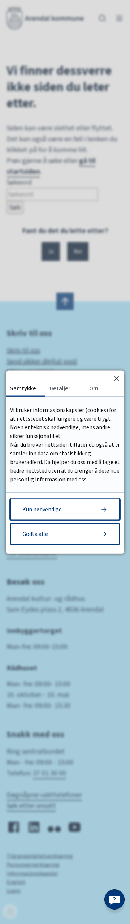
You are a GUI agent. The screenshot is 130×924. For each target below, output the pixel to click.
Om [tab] (93, 388)
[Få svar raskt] (114, 899)
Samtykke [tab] (23, 388)
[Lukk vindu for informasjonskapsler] (116, 378)
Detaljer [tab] (59, 388)
